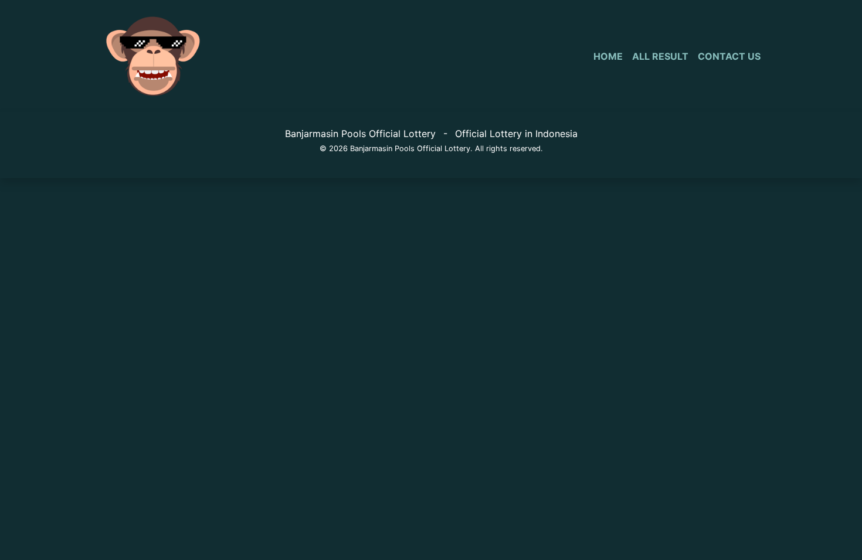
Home (608, 56)
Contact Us (729, 56)
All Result (660, 56)
